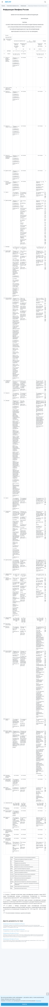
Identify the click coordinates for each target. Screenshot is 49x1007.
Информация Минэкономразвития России (14, 923)
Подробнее (38, 1000)
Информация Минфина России (11, 933)
